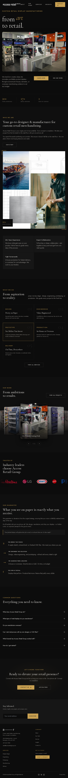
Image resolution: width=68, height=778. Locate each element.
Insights (48, 4)
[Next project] (39, 443)
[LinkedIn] (44, 774)
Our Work (30, 4)
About (22, 4)
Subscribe (32, 716)
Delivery (5, 766)
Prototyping (5, 760)
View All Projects (55, 395)
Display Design (6, 754)
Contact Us (60, 4)
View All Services (34, 365)
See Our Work (58, 78)
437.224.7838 (43, 687)
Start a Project (42, 757)
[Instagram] (39, 774)
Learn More (41, 78)
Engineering (5, 757)
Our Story (9, 144)
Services (39, 4)
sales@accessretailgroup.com (9, 745)
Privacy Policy (62, 774)
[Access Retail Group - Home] (11, 4)
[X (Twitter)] (41, 774)
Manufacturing (6, 763)
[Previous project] (28, 443)
